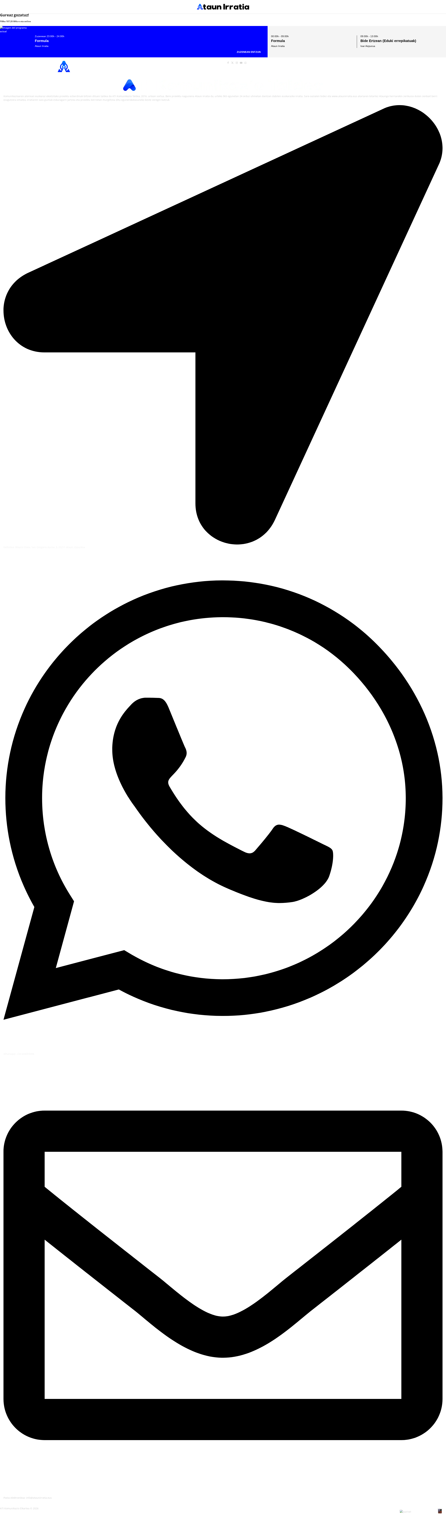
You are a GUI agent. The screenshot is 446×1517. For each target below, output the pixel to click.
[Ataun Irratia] (223, 6)
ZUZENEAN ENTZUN (249, 52)
